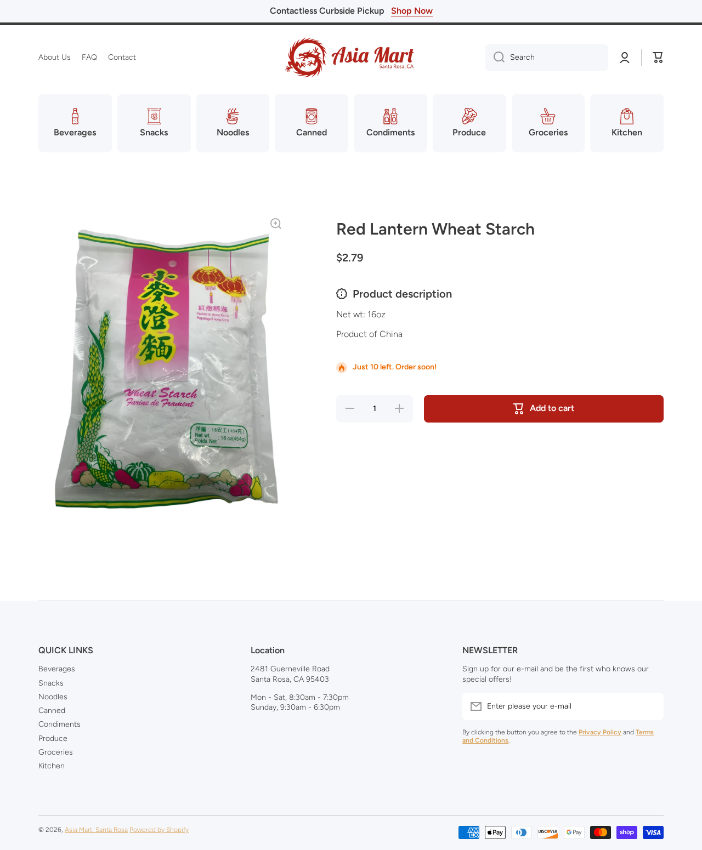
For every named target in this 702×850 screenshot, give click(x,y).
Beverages (56, 669)
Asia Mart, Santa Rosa (96, 830)
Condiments (59, 724)
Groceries (55, 752)
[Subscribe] (650, 706)
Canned (51, 710)
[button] (658, 57)
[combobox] (546, 57)
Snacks (51, 683)
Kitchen (51, 766)
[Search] (495, 57)
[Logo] (351, 57)
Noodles (52, 696)
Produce (52, 738)
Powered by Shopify (159, 830)
